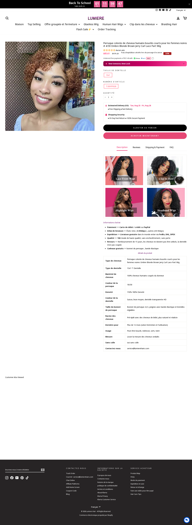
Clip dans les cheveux (142, 24)
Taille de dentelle (114, 70)
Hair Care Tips (136, 494)
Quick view (45, 441)
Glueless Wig (91, 24)
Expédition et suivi (137, 484)
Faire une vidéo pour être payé (142, 491)
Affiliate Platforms (72, 484)
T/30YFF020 (111, 86)
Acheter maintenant (145, 136)
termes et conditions (105, 489)
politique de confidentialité (107, 485)
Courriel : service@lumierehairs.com (79, 477)
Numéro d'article (114, 82)
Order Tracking (107, 29)
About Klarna (102, 492)
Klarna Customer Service (106, 499)
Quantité (109, 93)
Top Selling (34, 24)
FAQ (171, 147)
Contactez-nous (103, 479)
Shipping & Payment (155, 147)
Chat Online (70, 480)
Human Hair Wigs (113, 24)
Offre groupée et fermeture (61, 24)
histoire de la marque (105, 482)
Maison (19, 24)
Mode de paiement (138, 480)
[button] (109, 50)
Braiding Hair (169, 24)
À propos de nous (104, 475)
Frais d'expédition (128, 53)
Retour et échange (137, 487)
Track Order (70, 473)
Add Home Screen (73, 487)
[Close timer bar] (189, 4)
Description (122, 147)
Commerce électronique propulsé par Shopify (96, 515)
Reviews (136, 147)
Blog (68, 494)
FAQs (133, 477)
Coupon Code (71, 491)
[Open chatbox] (187, 520)
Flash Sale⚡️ (84, 29)
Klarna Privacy (102, 496)
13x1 (108, 75)
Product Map (135, 473)
